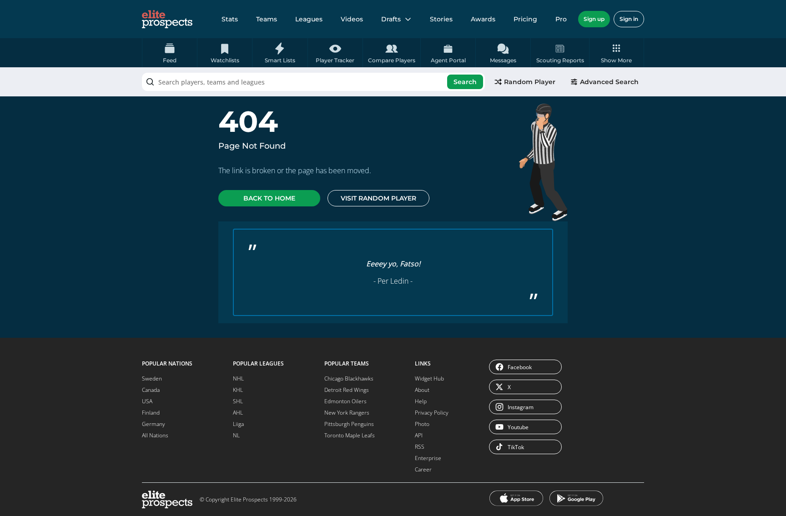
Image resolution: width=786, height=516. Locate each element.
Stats (230, 19)
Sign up (594, 18)
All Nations (155, 435)
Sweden (152, 378)
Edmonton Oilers (345, 401)
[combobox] (313, 82)
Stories (441, 19)
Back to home (269, 198)
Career (423, 469)
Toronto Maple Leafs (349, 435)
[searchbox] (313, 82)
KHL (238, 390)
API (419, 435)
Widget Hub (429, 378)
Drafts (391, 19)
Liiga (238, 424)
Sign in (629, 18)
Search (465, 82)
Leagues (308, 19)
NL (236, 435)
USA (147, 401)
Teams (266, 19)
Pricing (525, 19)
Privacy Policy (431, 412)
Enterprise (428, 458)
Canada (151, 390)
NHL (238, 378)
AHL (238, 412)
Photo (422, 424)
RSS (419, 447)
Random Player (529, 82)
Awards (483, 19)
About (422, 390)
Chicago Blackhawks (348, 378)
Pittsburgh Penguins (349, 424)
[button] (617, 52)
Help (421, 401)
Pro (561, 19)
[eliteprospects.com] (167, 19)
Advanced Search (609, 82)
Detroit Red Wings (346, 390)
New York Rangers (346, 412)
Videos (352, 19)
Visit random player (378, 198)
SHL (238, 401)
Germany (153, 424)
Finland (151, 412)
